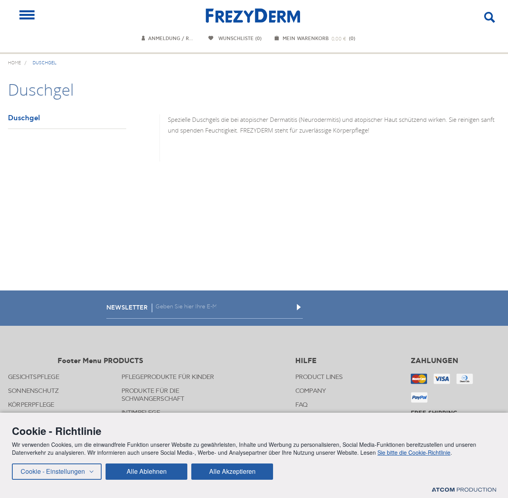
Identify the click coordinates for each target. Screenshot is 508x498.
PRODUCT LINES (319, 377)
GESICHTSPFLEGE (33, 377)
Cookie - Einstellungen (53, 471)
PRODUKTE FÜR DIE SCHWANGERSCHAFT (153, 395)
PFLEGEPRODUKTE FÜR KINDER (167, 377)
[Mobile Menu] (27, 14)
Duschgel (24, 118)
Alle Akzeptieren (232, 471)
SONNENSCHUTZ (33, 391)
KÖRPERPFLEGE (31, 405)
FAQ (301, 405)
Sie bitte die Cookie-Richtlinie (413, 452)
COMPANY (310, 391)
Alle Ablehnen (147, 471)
